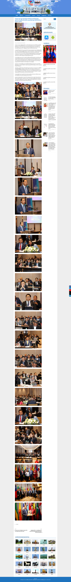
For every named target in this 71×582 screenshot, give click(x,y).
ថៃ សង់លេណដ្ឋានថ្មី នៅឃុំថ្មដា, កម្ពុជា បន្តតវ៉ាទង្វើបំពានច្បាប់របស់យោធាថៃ (52, 98)
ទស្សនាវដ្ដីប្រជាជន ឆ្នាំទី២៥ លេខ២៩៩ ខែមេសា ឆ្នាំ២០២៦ (49, 78)
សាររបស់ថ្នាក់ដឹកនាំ (27, 15)
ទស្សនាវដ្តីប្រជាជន (46, 43)
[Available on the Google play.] (53, 37)
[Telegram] (70, 288)
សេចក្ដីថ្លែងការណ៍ (44, 15)
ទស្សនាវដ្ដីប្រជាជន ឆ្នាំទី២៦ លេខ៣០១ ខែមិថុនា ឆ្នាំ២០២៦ (49, 69)
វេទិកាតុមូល (38, 15)
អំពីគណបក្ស (49, 15)
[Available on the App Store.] (46, 37)
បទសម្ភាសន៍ (33, 15)
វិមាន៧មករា (19, 10)
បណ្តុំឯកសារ (21, 15)
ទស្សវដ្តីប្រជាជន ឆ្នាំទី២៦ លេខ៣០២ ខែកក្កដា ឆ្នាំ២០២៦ (49, 65)
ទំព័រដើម (17, 15)
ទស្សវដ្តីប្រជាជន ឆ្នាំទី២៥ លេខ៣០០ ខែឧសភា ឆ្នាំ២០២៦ (49, 74)
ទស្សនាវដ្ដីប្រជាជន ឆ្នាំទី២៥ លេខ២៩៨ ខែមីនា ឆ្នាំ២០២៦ (49, 82)
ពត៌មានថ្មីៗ (17, 524)
